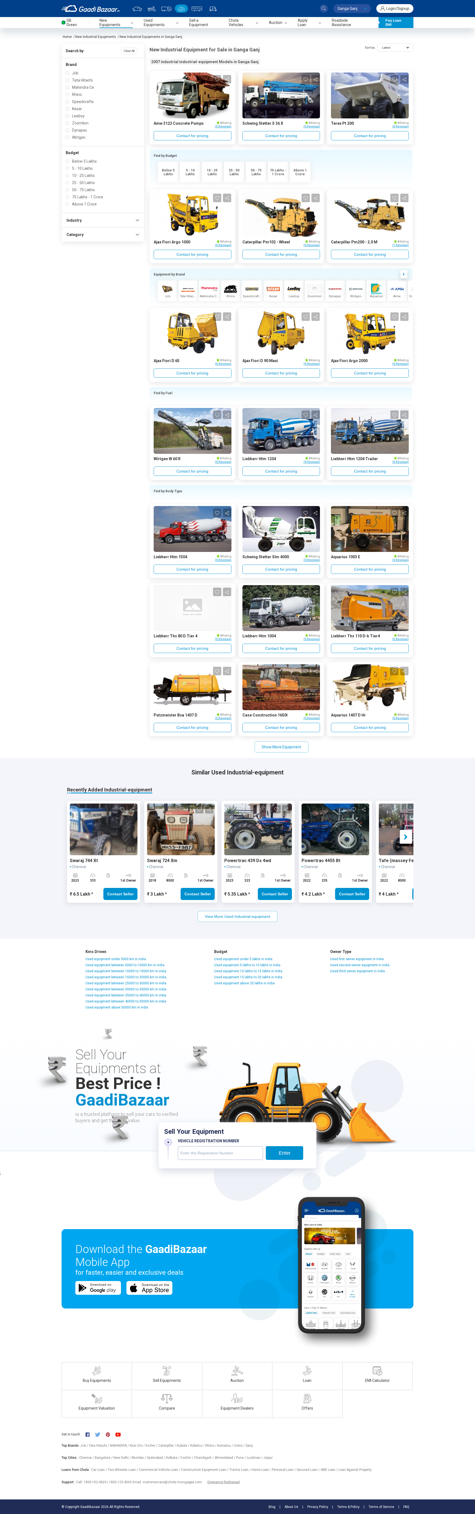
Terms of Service (381, 1507)
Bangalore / (104, 1458)
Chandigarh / (204, 1458)
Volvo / (239, 1446)
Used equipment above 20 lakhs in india (244, 983)
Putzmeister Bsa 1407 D (175, 715)
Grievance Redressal (223, 1482)
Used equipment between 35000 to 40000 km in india (125, 995)
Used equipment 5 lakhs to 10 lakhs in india (247, 965)
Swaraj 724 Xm (162, 860)
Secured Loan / (309, 1470)
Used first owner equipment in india (357, 959)
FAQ (406, 1507)
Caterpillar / (167, 1446)
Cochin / (187, 1458)
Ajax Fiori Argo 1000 (172, 242)
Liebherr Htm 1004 (259, 636)
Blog (272, 1507)
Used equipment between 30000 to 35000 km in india (125, 989)
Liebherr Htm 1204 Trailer (354, 459)
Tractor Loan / (240, 1470)
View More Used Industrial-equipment (237, 916)
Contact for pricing (192, 136)
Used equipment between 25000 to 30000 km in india (125, 983)
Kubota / (183, 1446)
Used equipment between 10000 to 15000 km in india (125, 971)
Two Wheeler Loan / (123, 1470)
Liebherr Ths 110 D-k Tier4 (355, 636)
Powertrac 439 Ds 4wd (247, 860)
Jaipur (268, 1458)
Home (67, 37)
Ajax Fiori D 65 (166, 361)
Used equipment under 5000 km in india (115, 959)
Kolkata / (173, 1458)
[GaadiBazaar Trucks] (166, 8)
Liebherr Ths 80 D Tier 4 (175, 636)
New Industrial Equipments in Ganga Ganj (151, 37)
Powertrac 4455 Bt (321, 860)
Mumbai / (139, 1458)
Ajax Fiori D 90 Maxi (260, 361)
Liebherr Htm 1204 (259, 459)
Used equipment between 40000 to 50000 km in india (125, 1001)
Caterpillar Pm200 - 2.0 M (354, 242)
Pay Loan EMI (393, 22)
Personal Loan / (284, 1470)
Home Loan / (262, 1470)
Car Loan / (99, 1470)
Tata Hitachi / (99, 1446)
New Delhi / (123, 1458)
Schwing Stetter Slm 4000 (265, 557)
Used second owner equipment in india (360, 965)
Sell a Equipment (198, 22)
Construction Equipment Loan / (205, 1470)
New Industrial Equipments (95, 37)
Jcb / (84, 1446)
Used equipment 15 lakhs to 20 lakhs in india (248, 977)
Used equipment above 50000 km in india (116, 1007)
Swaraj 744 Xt (84, 860)
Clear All (129, 50)
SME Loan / (329, 1470)
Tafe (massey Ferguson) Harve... (413, 860)
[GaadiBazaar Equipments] (181, 8)
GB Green (72, 22)
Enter (285, 1153)
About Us (291, 1507)
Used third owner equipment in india (357, 971)
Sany (249, 1446)
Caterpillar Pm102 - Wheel (266, 242)
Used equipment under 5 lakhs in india (243, 959)
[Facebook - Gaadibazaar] (90, 1434)
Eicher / (152, 1446)
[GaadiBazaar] (91, 8)
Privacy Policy (317, 1507)
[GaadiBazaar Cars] (137, 8)
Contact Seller (120, 894)
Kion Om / (138, 1446)
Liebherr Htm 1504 (170, 557)
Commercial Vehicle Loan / (160, 1470)
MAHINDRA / (120, 1446)
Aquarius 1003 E (345, 557)
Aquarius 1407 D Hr (348, 715)
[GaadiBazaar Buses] (196, 8)
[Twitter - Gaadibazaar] (100, 1434)
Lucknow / (255, 1458)
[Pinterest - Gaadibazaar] (110, 1434)
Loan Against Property (355, 1470)
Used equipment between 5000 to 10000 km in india (124, 965)
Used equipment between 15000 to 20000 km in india (125, 977)
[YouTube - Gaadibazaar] (120, 1434)
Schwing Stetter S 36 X (262, 123)
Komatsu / (225, 1446)
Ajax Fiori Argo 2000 (349, 361)
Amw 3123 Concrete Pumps (179, 123)
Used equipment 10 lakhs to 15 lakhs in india (248, 971)
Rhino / (211, 1446)
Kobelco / (197, 1446)
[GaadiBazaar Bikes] (151, 8)
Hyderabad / (156, 1458)
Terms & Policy (348, 1507)
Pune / (241, 1458)
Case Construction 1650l (265, 715)
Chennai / (87, 1458)
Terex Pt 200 (342, 123)
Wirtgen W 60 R (167, 459)
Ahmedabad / (225, 1458)
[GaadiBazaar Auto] (213, 8)
